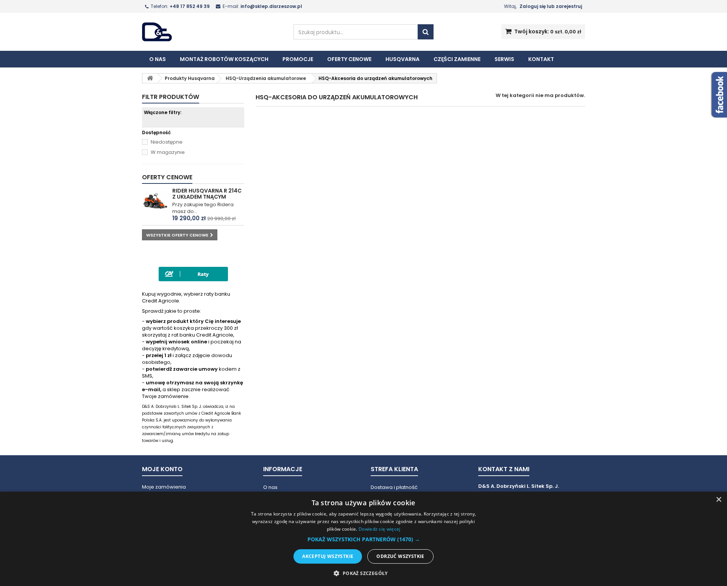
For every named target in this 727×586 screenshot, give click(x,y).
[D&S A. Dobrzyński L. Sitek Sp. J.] (212, 31)
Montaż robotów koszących (224, 59)
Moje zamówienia (164, 486)
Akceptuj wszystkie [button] (327, 556)
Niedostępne (167, 142)
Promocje (297, 59)
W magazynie (168, 152)
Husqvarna (402, 59)
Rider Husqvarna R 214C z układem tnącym (207, 194)
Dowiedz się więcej (379, 529)
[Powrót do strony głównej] (150, 78)
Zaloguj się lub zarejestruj (551, 6)
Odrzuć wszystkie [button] (400, 556)
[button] (363, 539)
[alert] (363, 539)
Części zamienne (457, 59)
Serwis (504, 59)
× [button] (718, 500)
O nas (157, 59)
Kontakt (541, 59)
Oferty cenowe (349, 59)
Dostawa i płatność (394, 487)
